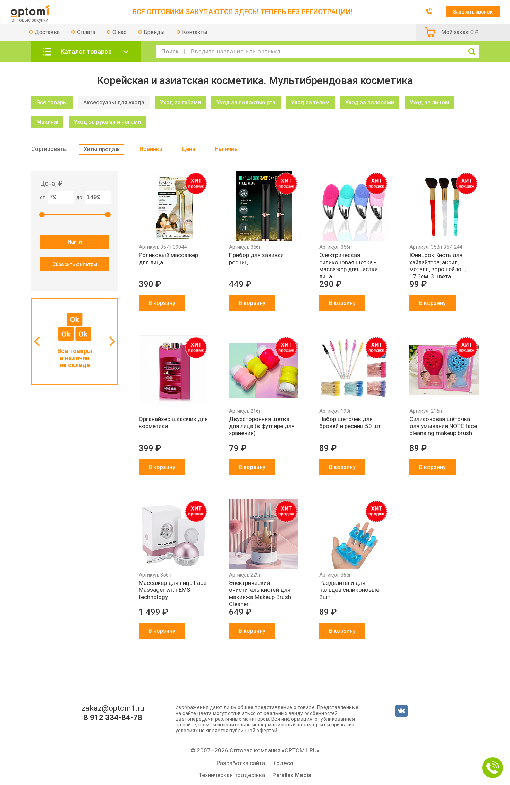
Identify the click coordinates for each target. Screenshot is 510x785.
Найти (75, 242)
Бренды (154, 32)
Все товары (52, 102)
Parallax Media (291, 774)
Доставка (47, 32)
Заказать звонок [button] (473, 12)
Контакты (194, 32)
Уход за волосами (369, 102)
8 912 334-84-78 (113, 718)
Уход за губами (180, 102)
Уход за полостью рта (245, 102)
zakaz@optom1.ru (113, 708)
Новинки (150, 149)
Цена (188, 149)
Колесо (283, 763)
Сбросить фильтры (74, 264)
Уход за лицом (429, 102)
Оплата (86, 32)
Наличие (226, 149)
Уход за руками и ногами (107, 122)
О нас (119, 32)
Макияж (47, 122)
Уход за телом (310, 102)
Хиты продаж (102, 149)
